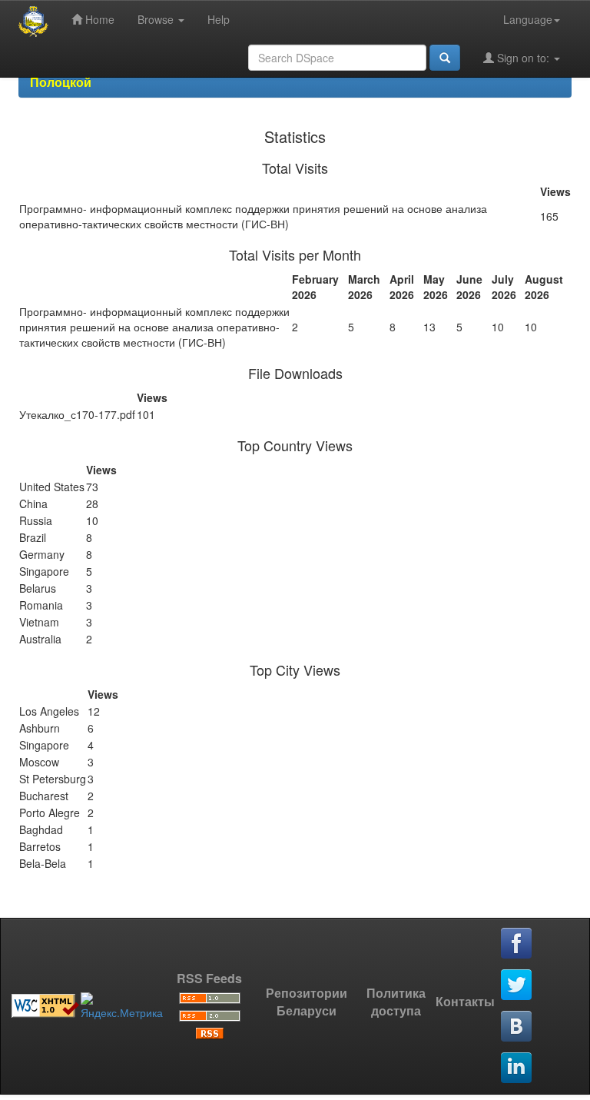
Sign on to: (523, 57)
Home (98, 19)
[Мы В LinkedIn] (517, 1068)
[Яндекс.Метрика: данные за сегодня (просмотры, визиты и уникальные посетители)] (122, 1006)
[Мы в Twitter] (517, 985)
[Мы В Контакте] (517, 1027)
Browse (157, 19)
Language (527, 19)
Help (218, 19)
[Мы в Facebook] (517, 944)
